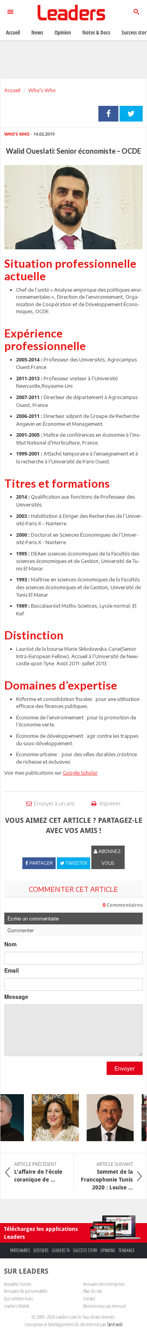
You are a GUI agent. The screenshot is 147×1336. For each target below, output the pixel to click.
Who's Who (42, 90)
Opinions (107, 1250)
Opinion (62, 32)
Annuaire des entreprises (104, 1283)
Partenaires (20, 1250)
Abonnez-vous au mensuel (104, 1305)
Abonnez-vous (109, 857)
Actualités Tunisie (17, 1283)
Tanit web (115, 1324)
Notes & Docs (96, 32)
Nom (10, 944)
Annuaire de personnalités (25, 1290)
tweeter (131, 114)
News (37, 32)
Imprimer (109, 803)
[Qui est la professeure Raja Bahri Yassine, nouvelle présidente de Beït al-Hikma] (51, 1117)
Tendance (126, 1250)
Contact (89, 1298)
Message (16, 996)
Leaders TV (61, 1250)
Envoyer (124, 1068)
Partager (108, 114)
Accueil (12, 90)
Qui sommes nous (18, 1298)
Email (11, 970)
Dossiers (41, 1250)
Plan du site (92, 1290)
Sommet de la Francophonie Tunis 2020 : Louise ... (107, 1176)
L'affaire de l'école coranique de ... (38, 1172)
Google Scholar (80, 773)
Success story (85, 1250)
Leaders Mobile (16, 1305)
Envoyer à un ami (54, 803)
